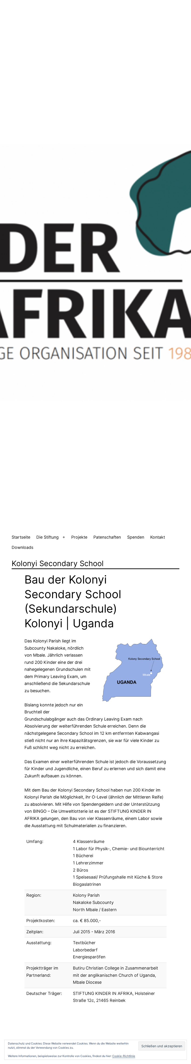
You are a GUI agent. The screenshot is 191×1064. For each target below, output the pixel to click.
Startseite (21, 537)
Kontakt (157, 537)
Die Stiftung (47, 537)
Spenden (135, 537)
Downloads (22, 547)
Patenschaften (107, 537)
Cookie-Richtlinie (123, 1056)
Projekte (79, 537)
